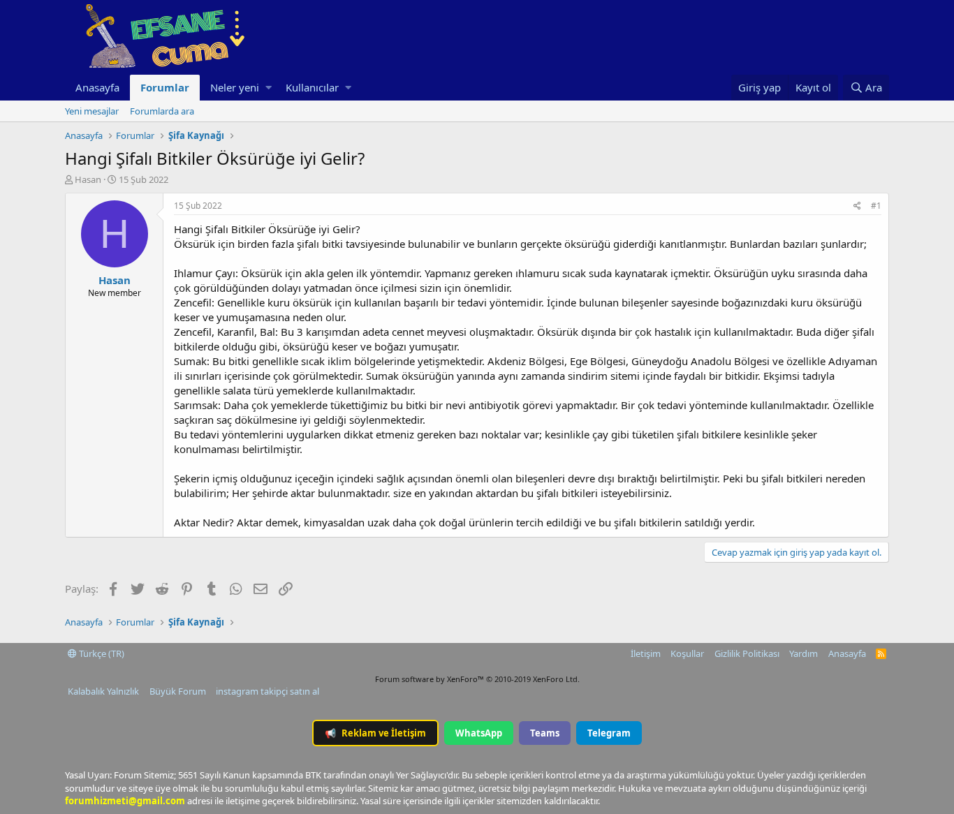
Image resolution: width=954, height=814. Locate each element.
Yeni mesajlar (92, 111)
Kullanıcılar (312, 87)
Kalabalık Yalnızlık (103, 691)
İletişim (646, 653)
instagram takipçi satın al (267, 691)
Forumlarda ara (162, 111)
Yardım (803, 653)
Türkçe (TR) (100, 653)
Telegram (609, 733)
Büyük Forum (177, 691)
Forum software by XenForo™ (477, 679)
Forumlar (164, 87)
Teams (544, 733)
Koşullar (687, 653)
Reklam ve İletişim (375, 733)
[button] (268, 88)
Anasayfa (97, 87)
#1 (876, 206)
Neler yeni (234, 87)
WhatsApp (478, 733)
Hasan (88, 179)
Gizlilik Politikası (746, 653)
